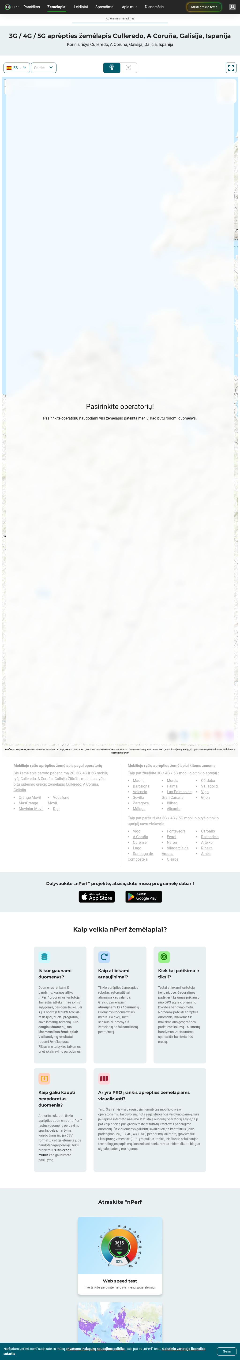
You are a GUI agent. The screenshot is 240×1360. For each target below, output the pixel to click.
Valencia (140, 792)
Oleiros (172, 859)
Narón (172, 842)
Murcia (172, 780)
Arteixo (207, 842)
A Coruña (140, 837)
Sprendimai (104, 7)
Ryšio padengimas (111, 68)
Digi (56, 808)
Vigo (205, 792)
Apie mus (129, 7)
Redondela (210, 837)
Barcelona (141, 786)
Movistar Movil (31, 808)
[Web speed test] (120, 1245)
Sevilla (138, 797)
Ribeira (207, 848)
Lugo (137, 848)
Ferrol (171, 837)
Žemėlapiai (56, 7)
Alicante (173, 808)
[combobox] (17, 68)
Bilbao (172, 803)
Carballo (208, 831)
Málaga (139, 808)
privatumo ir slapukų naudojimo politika (95, 1349)
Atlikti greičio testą (204, 7)
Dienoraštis (154, 7)
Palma (172, 786)
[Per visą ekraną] (231, 68)
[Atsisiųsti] (96, 896)
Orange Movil (30, 797)
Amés (205, 853)
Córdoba (208, 780)
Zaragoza (141, 803)
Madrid (139, 780)
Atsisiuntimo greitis (127, 68)
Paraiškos (31, 7)
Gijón (205, 797)
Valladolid (209, 786)
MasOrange (28, 803)
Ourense (139, 842)
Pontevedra (176, 831)
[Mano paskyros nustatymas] (232, 7)
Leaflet (8, 749)
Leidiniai (81, 7)
